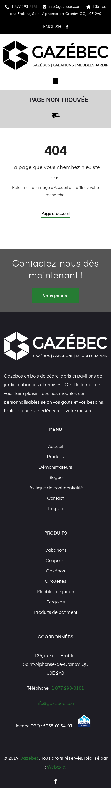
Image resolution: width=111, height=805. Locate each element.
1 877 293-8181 (24, 7)
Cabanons (56, 550)
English (52, 27)
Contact (55, 498)
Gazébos (55, 571)
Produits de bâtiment (55, 612)
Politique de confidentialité (55, 488)
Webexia (56, 767)
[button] (55, 81)
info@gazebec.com (65, 7)
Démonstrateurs (55, 467)
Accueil (55, 447)
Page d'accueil (55, 214)
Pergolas (55, 602)
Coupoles (56, 561)
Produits (55, 457)
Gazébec (29, 758)
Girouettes (55, 581)
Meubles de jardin (55, 592)
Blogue (55, 478)
